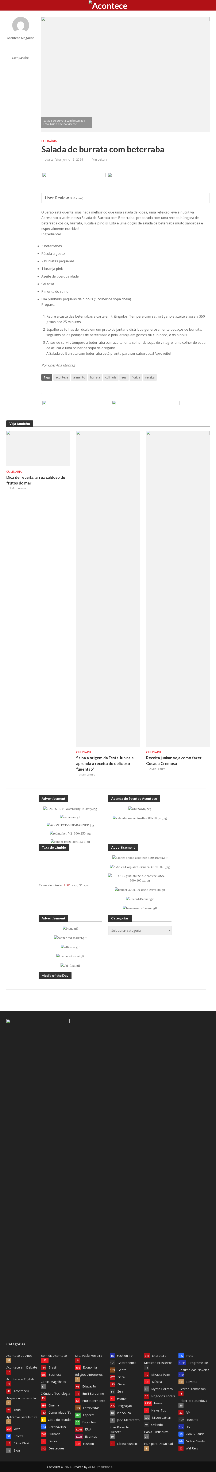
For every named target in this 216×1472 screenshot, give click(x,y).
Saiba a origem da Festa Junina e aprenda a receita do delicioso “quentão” (105, 763)
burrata (95, 377)
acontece (61, 377)
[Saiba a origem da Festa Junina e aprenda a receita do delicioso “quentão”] (108, 588)
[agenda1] (139, 183)
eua (124, 377)
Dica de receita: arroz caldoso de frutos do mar (35, 480)
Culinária (49, 141)
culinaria (110, 377)
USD (67, 885)
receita (150, 377)
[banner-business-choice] (76, 410)
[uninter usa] (74, 183)
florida (136, 377)
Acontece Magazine (20, 38)
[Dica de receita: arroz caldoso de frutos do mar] (38, 448)
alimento (79, 377)
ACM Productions (100, 1467)
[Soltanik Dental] (146, 410)
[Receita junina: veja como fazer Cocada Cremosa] (178, 588)
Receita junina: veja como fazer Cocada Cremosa (174, 760)
